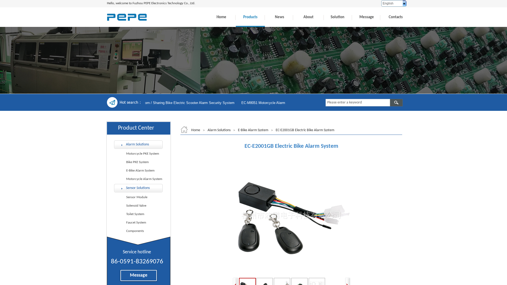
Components (135, 231)
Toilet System (135, 214)
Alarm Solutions (219, 130)
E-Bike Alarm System (253, 130)
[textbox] (358, 102)
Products (250, 17)
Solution (337, 17)
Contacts (396, 17)
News (279, 17)
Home (221, 17)
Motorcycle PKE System (142, 153)
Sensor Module (136, 197)
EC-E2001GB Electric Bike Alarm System (305, 130)
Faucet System (136, 222)
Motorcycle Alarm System (144, 179)
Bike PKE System (137, 162)
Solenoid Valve (136, 205)
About (308, 17)
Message (366, 17)
